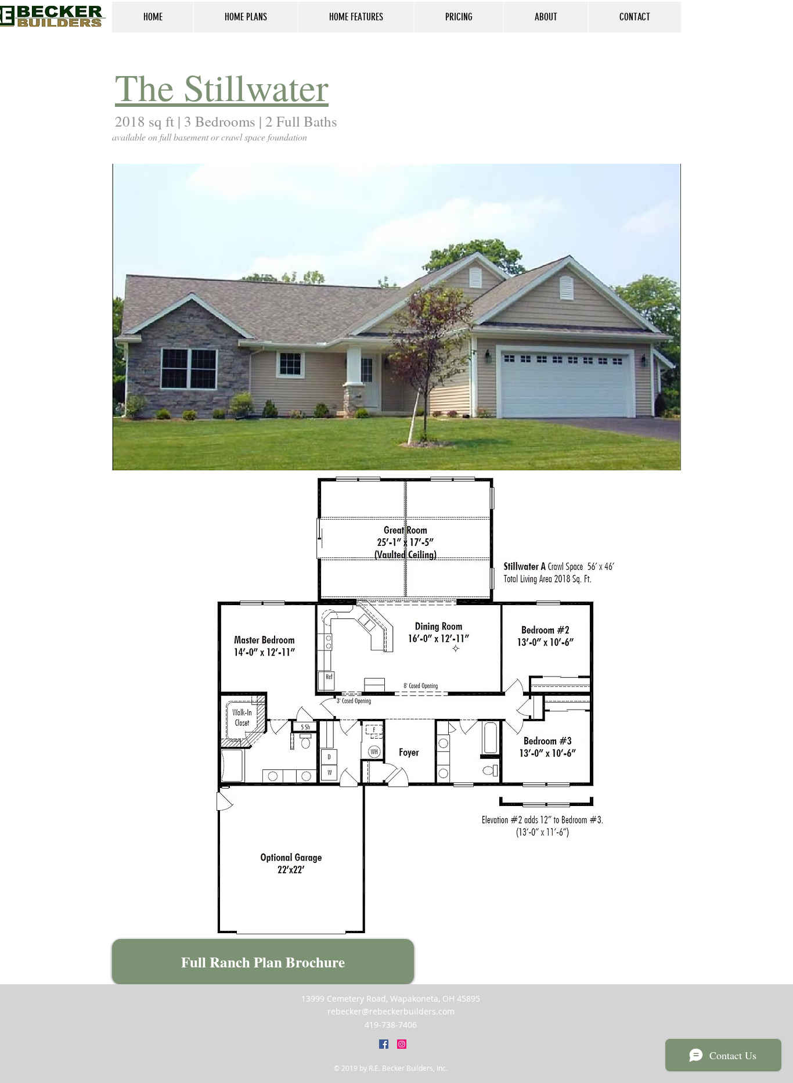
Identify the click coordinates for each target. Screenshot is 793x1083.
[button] (445, 317)
